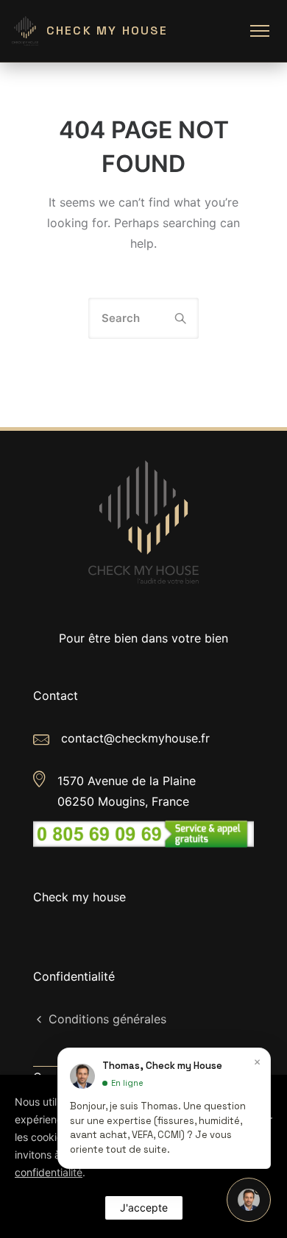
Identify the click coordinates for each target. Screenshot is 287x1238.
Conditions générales (107, 1019)
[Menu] (259, 31)
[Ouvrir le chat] (249, 1200)
